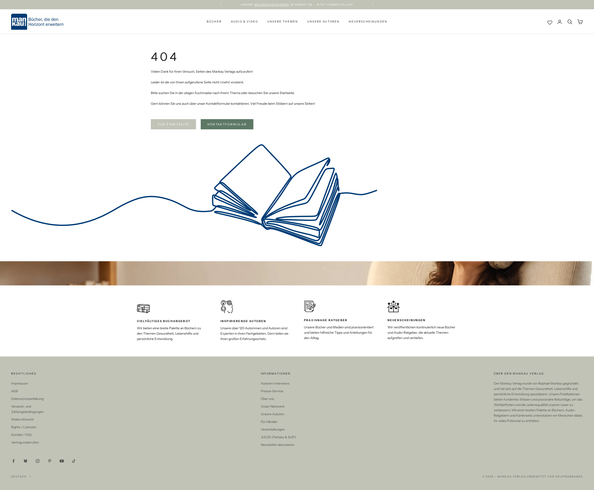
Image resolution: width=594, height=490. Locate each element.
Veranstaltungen (273, 429)
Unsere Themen (282, 21)
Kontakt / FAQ (21, 435)
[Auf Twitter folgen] (25, 461)
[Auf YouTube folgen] (61, 461)
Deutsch (19, 476)
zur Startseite (173, 124)
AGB (14, 391)
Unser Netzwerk (272, 406)
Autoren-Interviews (275, 383)
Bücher (214, 21)
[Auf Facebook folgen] (13, 461)
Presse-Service (272, 391)
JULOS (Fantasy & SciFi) (278, 437)
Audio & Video (244, 21)
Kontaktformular (227, 124)
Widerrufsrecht (22, 419)
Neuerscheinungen (271, 4)
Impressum (19, 383)
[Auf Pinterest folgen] (49, 461)
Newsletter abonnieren (277, 445)
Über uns (267, 399)
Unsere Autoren (323, 21)
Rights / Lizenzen (23, 427)
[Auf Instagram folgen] (37, 461)
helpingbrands (569, 476)
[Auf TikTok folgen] (73, 461)
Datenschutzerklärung (27, 399)
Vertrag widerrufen (25, 442)
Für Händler (269, 422)
